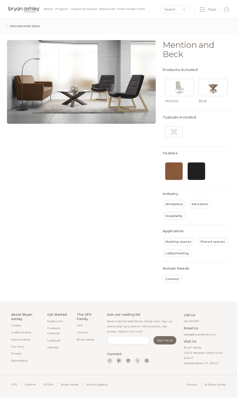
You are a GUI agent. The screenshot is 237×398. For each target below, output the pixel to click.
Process (16, 353)
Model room (55, 321)
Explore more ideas (24, 26)
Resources (107, 9)
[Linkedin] (128, 360)
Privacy (192, 384)
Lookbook (53, 340)
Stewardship (19, 360)
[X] (137, 360)
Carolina (82, 332)
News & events (20, 339)
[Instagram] (109, 360)
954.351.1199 (191, 321)
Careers (16, 325)
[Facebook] (119, 360)
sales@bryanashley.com (200, 334)
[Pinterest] (147, 360)
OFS (80, 325)
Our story (17, 346)
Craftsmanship (21, 332)
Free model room (131, 9)
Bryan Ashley (86, 339)
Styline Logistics (96, 384)
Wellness (52, 347)
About (48, 9)
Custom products (83, 9)
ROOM (48, 384)
